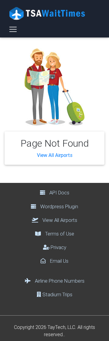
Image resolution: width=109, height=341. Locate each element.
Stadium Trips (56, 294)
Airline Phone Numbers (59, 281)
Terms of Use (59, 233)
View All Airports (54, 155)
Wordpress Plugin (58, 206)
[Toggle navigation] (13, 29)
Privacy (57, 247)
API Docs (58, 192)
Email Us (58, 261)
